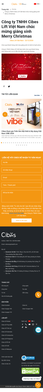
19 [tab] (37, 142)
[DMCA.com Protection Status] (31, 371)
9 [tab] (17, 142)
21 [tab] (41, 142)
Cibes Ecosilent (6, 305)
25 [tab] (22, 145)
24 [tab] (20, 145)
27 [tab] (26, 145)
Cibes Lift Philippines (7, 338)
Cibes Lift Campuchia (7, 335)
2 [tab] (3, 142)
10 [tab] (19, 142)
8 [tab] (15, 142)
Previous (5, 114)
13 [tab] (25, 142)
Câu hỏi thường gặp (7, 296)
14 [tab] (27, 142)
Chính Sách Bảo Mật (16, 213)
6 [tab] (11, 142)
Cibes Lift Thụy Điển (7, 325)
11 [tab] (21, 142)
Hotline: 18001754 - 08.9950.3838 (11, 240)
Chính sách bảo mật (7, 357)
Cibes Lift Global (6, 321)
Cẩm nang (25, 292)
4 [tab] (7, 142)
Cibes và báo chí (6, 363)
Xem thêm (37, 95)
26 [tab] (24, 145)
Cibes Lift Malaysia (7, 349)
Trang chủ (5, 9)
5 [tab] (9, 142)
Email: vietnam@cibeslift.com (10, 244)
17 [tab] (33, 142)
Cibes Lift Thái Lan (7, 328)
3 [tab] (5, 142)
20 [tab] (39, 142)
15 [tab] (29, 142)
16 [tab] (31, 142)
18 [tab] (35, 142)
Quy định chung (6, 360)
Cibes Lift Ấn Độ (6, 342)
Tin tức (14, 9)
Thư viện (24, 289)
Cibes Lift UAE (5, 345)
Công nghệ (25, 285)
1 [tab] (1, 142)
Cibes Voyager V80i (27, 308)
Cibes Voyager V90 (7, 308)
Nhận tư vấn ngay (21, 220)
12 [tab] (23, 142)
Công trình (4, 289)
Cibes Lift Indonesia (7, 331)
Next (38, 114)
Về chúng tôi (5, 285)
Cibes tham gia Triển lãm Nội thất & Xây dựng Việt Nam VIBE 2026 (22, 132)
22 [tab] (16, 145)
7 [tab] (13, 142)
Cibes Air (24, 305)
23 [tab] (18, 145)
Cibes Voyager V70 (7, 312)
